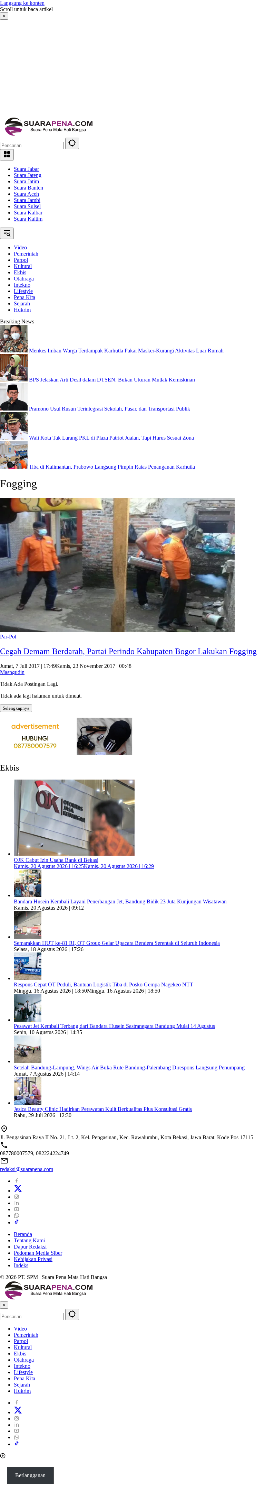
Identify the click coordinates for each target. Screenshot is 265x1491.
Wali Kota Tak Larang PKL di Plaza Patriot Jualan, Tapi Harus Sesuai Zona (111, 438)
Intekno (22, 1366)
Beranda (23, 1234)
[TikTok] (16, 1222)
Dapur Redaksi (30, 1247)
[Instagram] (16, 1197)
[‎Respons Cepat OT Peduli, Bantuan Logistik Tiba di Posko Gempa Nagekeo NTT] (27, 978)
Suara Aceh (26, 194)
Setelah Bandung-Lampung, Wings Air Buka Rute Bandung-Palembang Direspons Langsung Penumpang (129, 1067)
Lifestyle (23, 1372)
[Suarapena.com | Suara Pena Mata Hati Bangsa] (49, 134)
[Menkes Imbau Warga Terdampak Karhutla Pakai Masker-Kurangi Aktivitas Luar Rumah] (14, 350)
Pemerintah (26, 1335)
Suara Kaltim (28, 219)
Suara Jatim (26, 181)
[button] (72, 143)
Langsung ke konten (22, 3)
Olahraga (24, 1360)
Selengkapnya (16, 708)
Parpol (21, 1341)
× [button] (4, 1305)
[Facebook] (16, 1181)
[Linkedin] (16, 1203)
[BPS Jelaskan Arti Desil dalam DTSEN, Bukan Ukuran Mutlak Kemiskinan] (14, 380)
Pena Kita (24, 1378)
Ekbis (20, 1353)
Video (20, 1329)
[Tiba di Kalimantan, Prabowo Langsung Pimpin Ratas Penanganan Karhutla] (14, 467)
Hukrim (22, 1391)
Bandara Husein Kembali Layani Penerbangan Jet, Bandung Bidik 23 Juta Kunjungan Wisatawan (120, 901)
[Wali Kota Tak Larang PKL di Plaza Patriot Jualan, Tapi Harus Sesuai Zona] (14, 438)
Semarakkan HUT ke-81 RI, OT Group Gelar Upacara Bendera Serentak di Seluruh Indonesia (117, 943)
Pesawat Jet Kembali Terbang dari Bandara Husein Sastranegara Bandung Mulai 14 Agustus (114, 1026)
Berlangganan (30, 1475)
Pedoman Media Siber (38, 1253)
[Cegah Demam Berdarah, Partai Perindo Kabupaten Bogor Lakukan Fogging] (117, 630)
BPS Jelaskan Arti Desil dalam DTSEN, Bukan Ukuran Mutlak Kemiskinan (112, 380)
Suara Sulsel (27, 206)
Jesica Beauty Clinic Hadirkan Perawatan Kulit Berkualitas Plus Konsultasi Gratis (103, 1109)
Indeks (21, 1265)
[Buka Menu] (7, 154)
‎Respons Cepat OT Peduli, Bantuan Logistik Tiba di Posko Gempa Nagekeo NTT (103, 984)
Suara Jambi (27, 200)
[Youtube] (16, 1209)
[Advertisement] (132, 68)
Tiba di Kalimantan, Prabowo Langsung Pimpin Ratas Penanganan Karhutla (112, 467)
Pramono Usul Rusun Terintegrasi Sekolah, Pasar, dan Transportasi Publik (109, 409)
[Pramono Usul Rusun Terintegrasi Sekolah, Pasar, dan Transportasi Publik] (14, 409)
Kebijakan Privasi (33, 1259)
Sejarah (22, 1385)
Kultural (23, 1347)
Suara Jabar (26, 169)
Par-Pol (8, 636)
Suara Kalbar (28, 212)
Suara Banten (28, 188)
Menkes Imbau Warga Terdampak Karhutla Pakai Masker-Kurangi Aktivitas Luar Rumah (126, 350)
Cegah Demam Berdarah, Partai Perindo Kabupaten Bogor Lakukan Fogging (128, 651)
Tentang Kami (29, 1240)
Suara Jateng (27, 175)
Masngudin (12, 672)
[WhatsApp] (16, 1215)
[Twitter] (18, 1191)
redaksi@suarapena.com (26, 1169)
